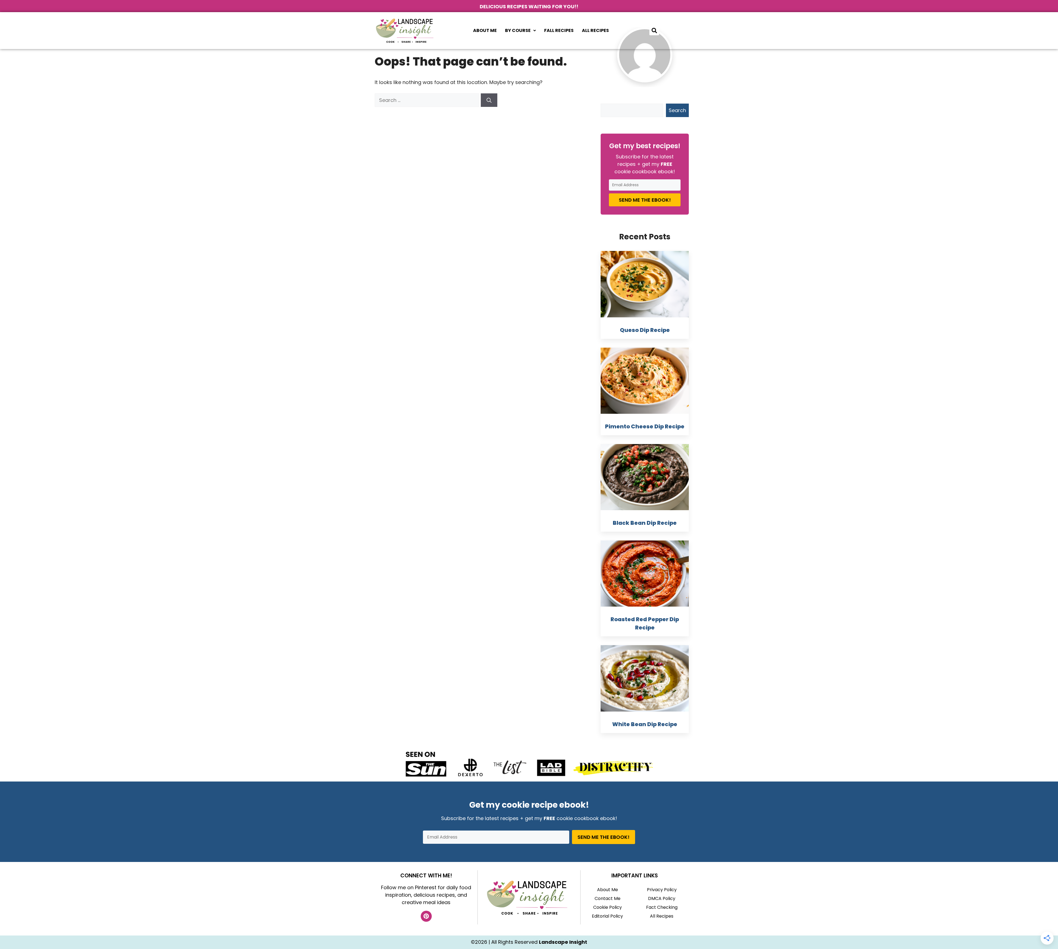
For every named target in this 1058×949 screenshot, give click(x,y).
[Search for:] (428, 100)
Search (677, 110)
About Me (485, 30)
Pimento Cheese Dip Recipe (644, 426)
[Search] (489, 100)
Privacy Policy (662, 889)
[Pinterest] (426, 916)
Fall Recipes (559, 30)
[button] (520, 30)
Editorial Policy (607, 916)
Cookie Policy (607, 907)
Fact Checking (662, 907)
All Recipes (595, 30)
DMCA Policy (661, 898)
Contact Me (607, 898)
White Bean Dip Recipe (644, 724)
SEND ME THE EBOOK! (645, 199)
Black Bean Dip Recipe (645, 523)
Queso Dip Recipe (645, 330)
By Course (518, 30)
